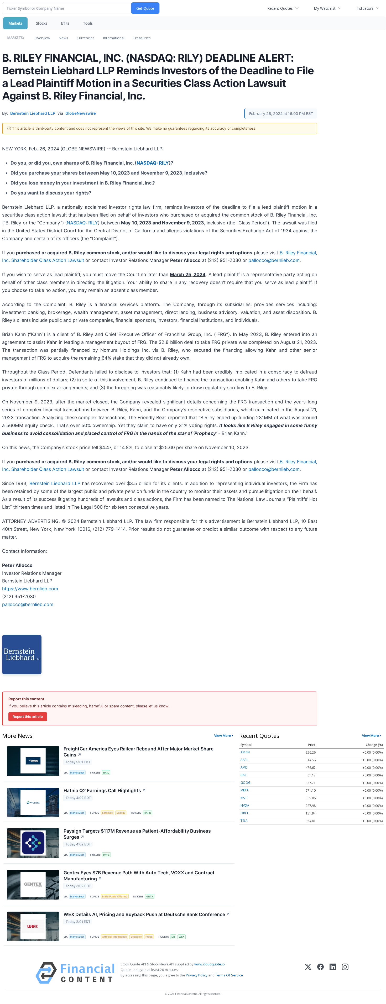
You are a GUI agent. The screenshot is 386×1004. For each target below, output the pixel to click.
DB (173, 936)
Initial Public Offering (114, 896)
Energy (121, 812)
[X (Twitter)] (308, 972)
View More (222, 735)
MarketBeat (77, 772)
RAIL (106, 772)
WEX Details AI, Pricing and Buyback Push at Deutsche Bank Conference (147, 914)
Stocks (41, 23)
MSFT (244, 798)
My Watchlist (325, 8)
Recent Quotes (280, 8)
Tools (88, 23)
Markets (15, 23)
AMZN (245, 752)
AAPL (244, 760)
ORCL (245, 813)
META (245, 790)
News (63, 37)
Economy (136, 936)
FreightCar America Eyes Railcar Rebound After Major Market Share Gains (138, 752)
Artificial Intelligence (114, 936)
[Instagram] (345, 972)
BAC (244, 775)
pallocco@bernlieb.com (274, 260)
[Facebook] (320, 972)
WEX (181, 936)
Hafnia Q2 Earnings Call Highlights (105, 790)
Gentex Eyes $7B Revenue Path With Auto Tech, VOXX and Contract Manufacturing (139, 875)
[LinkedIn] (332, 972)
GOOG (246, 782)
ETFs (65, 23)
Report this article (28, 716)
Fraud (149, 936)
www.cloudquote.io (209, 964)
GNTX (149, 896)
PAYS (106, 854)
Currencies (86, 37)
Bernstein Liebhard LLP (54, 483)
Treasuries (142, 37)
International (113, 37)
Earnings (107, 812)
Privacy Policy (196, 975)
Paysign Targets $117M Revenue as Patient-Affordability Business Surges (137, 834)
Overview (42, 37)
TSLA (244, 820)
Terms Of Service (229, 975)
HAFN (147, 812)
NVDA (245, 805)
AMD (244, 767)
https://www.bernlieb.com (30, 588)
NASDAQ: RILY (153, 163)
